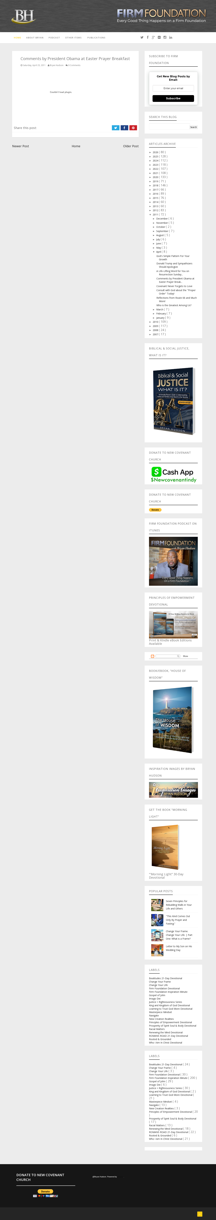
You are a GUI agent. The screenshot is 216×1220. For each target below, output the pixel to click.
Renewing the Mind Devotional (166, 1032)
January (160, 317)
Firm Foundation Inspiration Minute (168, 991)
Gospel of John (157, 995)
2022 (156, 168)
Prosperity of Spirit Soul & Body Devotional (172, 1025)
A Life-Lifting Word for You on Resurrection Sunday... (172, 272)
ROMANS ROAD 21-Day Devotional (168, 1035)
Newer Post (20, 146)
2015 (156, 198)
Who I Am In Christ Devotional (165, 1042)
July (158, 239)
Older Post (131, 146)
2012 (156, 210)
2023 (156, 164)
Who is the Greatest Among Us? (173, 305)
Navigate (154, 1015)
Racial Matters (157, 1029)
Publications (96, 37)
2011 (156, 214)
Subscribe (173, 98)
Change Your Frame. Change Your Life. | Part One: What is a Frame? (179, 935)
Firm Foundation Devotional (164, 988)
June (159, 243)
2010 (156, 321)
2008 (156, 330)
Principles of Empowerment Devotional (170, 1022)
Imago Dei (154, 998)
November (162, 222)
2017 (156, 189)
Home (17, 37)
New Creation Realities (161, 1018)
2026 (156, 152)
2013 (156, 206)
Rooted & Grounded (160, 1039)
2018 (156, 185)
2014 (156, 202)
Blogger (120, 1177)
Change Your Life (158, 985)
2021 (156, 173)
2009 (156, 326)
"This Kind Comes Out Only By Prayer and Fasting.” (178, 920)
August (160, 235)
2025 (156, 156)
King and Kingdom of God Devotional (169, 1005)
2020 (156, 177)
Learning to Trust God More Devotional (170, 1008)
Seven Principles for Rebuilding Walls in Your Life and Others (179, 904)
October (161, 226)
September (162, 231)
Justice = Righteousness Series (165, 1002)
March (160, 309)
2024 (156, 160)
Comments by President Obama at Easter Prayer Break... (175, 280)
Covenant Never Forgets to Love (174, 286)
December (162, 218)
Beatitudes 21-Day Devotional (165, 978)
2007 (156, 334)
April (159, 251)
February (161, 313)
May (159, 247)
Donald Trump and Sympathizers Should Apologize (174, 265)
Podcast (54, 37)
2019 (156, 181)
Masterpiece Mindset (160, 1012)
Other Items (73, 37)
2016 (156, 193)
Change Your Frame (160, 981)
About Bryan (35, 37)
